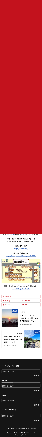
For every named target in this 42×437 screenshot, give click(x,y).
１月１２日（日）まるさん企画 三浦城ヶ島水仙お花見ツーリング (13, 339)
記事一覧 (36, 376)
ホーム (7, 428)
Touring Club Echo (19, 433)
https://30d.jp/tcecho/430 (21, 289)
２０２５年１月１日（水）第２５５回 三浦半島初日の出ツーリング (29, 318)
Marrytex (24, 435)
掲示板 (13, 428)
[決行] (10, 317)
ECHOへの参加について (22, 428)
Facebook (33, 428)
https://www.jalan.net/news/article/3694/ (21, 256)
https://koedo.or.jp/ (21, 248)
